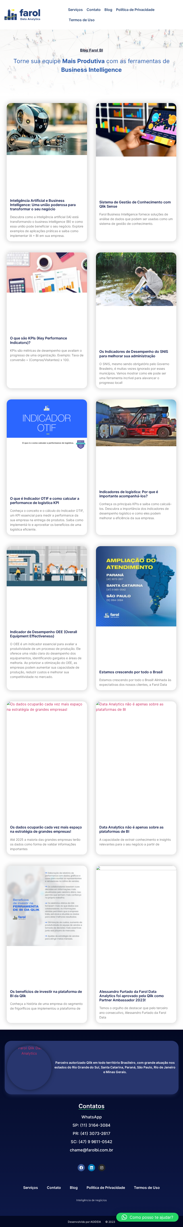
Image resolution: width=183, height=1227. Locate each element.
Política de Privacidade (135, 9)
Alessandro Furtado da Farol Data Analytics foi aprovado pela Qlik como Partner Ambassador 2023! (131, 995)
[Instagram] (101, 1167)
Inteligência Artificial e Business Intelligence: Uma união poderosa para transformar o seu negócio (43, 204)
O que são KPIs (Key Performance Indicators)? (38, 340)
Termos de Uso (82, 20)
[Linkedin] (91, 1167)
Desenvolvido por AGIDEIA (84, 1221)
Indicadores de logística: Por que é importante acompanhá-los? (128, 494)
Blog (108, 9)
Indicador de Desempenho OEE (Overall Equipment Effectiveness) (43, 634)
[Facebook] (81, 1167)
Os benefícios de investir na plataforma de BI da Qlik (46, 993)
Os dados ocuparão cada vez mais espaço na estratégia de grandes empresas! (46, 829)
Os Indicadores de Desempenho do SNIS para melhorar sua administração (133, 353)
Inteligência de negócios (91, 1200)
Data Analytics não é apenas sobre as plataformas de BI (131, 829)
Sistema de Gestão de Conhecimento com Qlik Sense (135, 204)
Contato (94, 9)
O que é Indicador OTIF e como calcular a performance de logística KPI (44, 500)
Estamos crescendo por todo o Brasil (130, 672)
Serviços (75, 9)
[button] (147, 1217)
